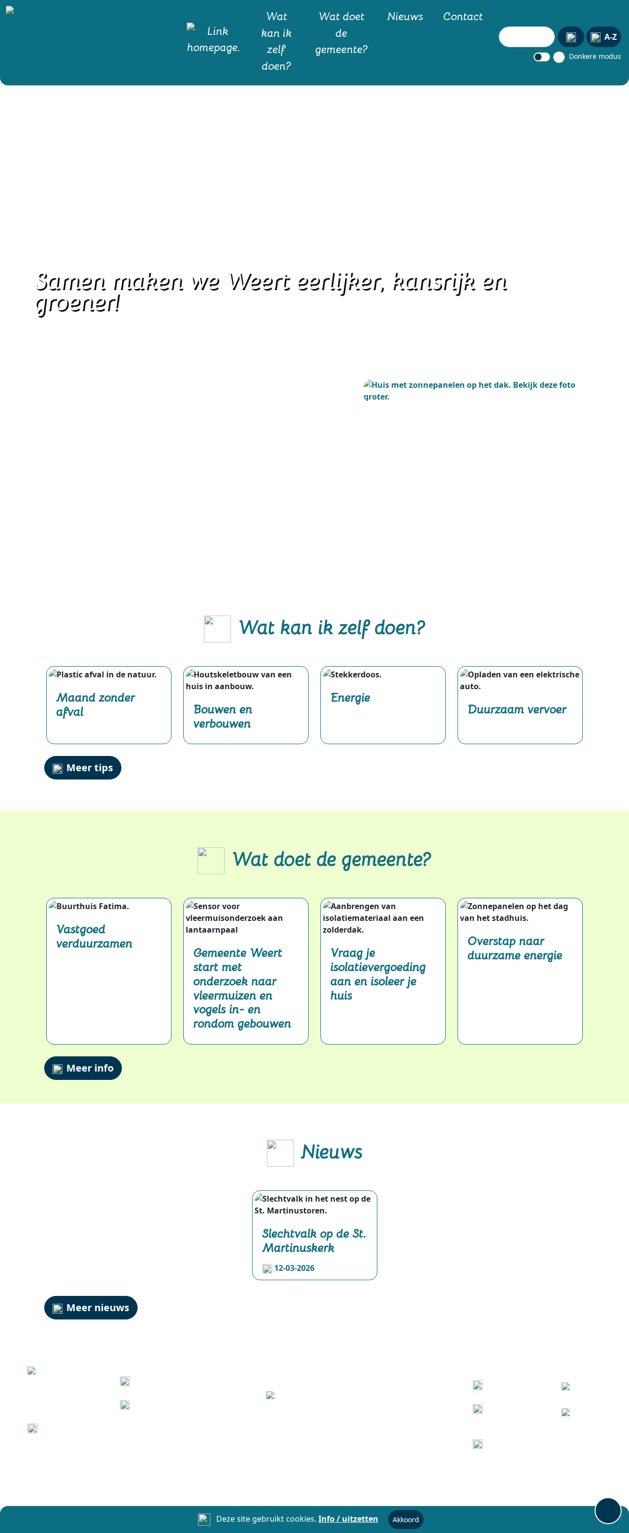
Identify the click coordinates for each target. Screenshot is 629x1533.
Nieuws (405, 16)
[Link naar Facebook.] (573, 1389)
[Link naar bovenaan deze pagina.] (608, 1510)
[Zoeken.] (571, 37)
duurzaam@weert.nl (81, 1427)
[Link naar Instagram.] (573, 1415)
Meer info (90, 1068)
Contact (463, 16)
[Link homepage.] (214, 41)
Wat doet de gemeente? (341, 32)
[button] (64, 11)
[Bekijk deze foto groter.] (474, 391)
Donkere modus (594, 56)
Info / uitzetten (348, 1518)
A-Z (610, 36)
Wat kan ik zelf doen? (276, 40)
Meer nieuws (97, 1307)
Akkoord (406, 1519)
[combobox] (527, 37)
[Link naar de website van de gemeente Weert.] (314, 1396)
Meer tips (89, 767)
